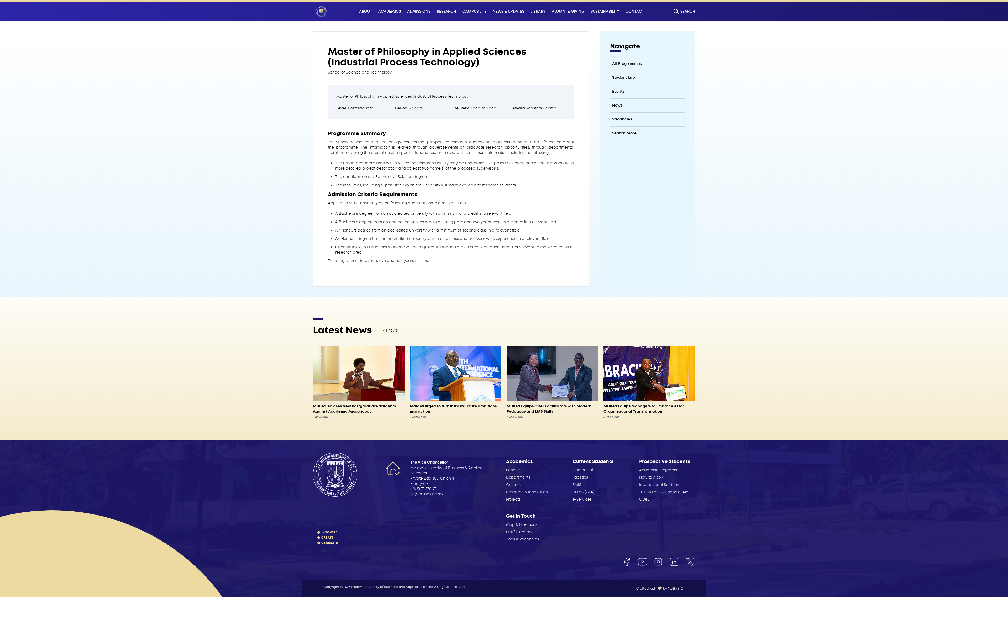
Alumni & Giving (568, 11)
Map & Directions (521, 524)
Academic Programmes (660, 470)
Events (618, 91)
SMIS (577, 484)
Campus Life (474, 11)
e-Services (582, 499)
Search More (624, 133)
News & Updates (508, 11)
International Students (659, 484)
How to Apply (651, 477)
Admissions (418, 11)
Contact (635, 11)
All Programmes (627, 63)
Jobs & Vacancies (522, 539)
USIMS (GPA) (583, 492)
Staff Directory (519, 531)
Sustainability (605, 11)
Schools (513, 470)
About (365, 11)
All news (390, 330)
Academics (389, 11)
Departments (518, 477)
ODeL (644, 499)
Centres (513, 484)
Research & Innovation (527, 492)
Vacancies (622, 119)
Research (446, 11)
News (617, 105)
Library (538, 11)
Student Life (623, 77)
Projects (513, 499)
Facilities (580, 477)
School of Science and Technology (360, 72)
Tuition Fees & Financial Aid (664, 492)
